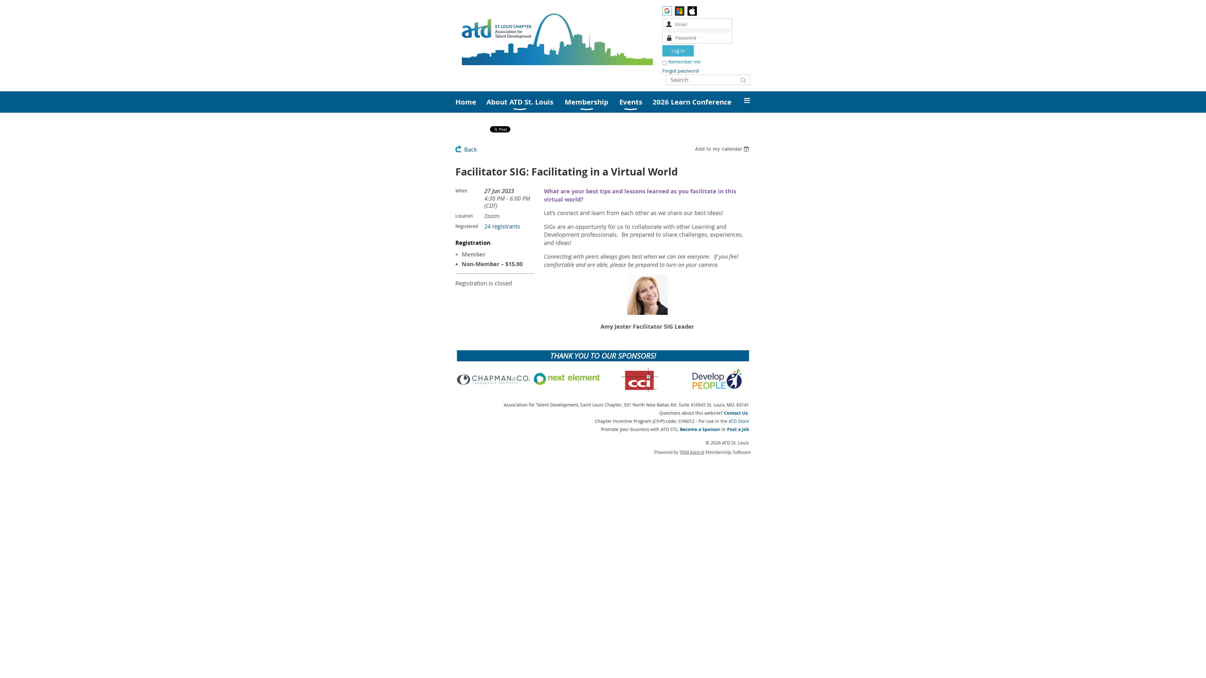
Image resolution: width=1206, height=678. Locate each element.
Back (470, 149)
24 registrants (502, 226)
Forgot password (680, 70)
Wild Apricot (692, 452)
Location (464, 216)
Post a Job (738, 429)
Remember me (684, 61)
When (461, 191)
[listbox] (723, 149)
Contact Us (736, 413)
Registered (466, 226)
